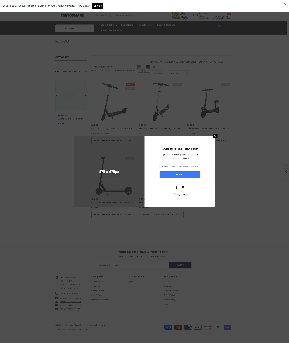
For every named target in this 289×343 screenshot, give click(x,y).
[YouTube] (183, 187)
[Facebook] (177, 187)
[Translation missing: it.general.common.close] (215, 136)
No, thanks (182, 195)
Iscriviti (180, 175)
